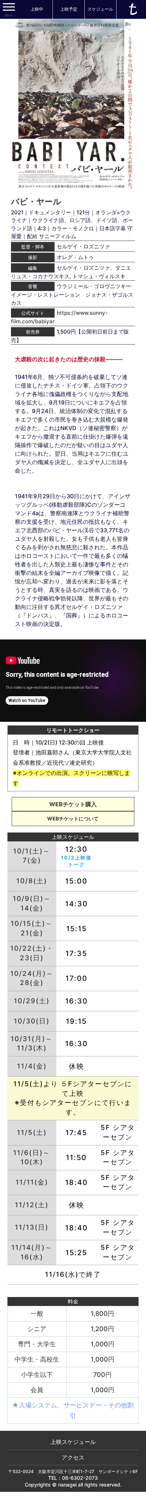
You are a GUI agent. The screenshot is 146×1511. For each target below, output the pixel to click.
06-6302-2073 (80, 1478)
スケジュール (100, 9)
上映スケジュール (73, 1441)
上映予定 (68, 9)
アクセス (73, 1457)
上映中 (36, 9)
